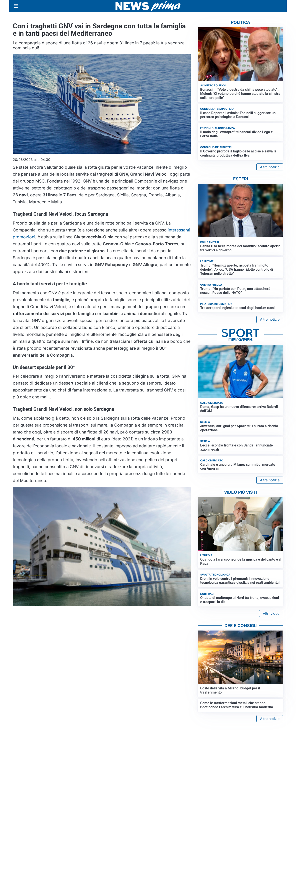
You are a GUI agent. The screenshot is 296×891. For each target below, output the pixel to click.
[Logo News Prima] (148, 6)
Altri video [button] (271, 613)
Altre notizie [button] (270, 167)
